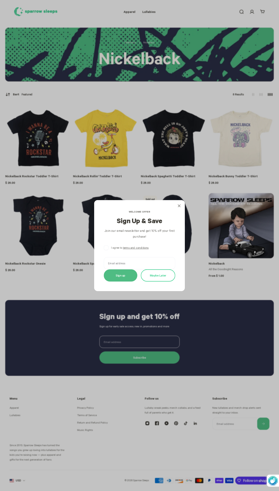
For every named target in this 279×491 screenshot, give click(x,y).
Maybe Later (158, 275)
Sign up (120, 275)
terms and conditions (136, 247)
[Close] (179, 206)
